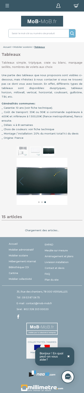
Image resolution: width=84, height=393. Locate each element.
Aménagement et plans (59, 256)
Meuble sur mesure (56, 250)
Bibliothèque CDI (19, 267)
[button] (21, 181)
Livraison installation (57, 262)
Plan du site (52, 279)
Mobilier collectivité (20, 278)
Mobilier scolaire (22, 47)
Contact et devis (54, 268)
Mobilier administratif (21, 249)
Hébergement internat (22, 261)
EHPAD (49, 244)
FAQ (47, 273)
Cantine (13, 273)
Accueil (7, 47)
